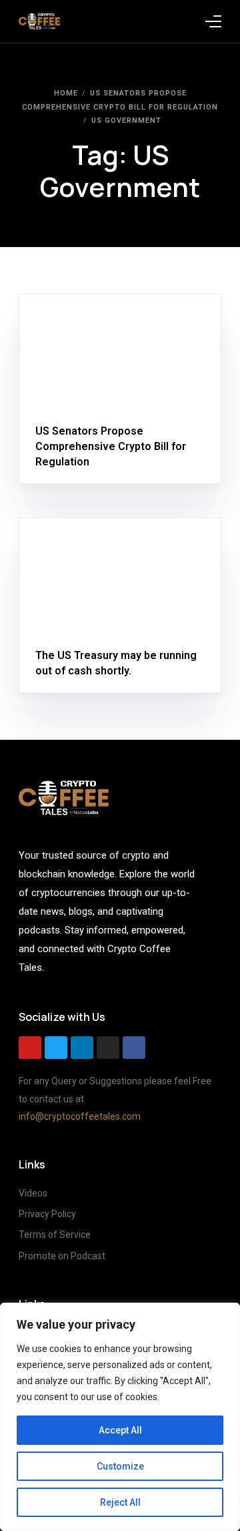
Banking (57, 547)
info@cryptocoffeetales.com (80, 1116)
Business (96, 547)
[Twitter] (56, 1047)
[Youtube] (30, 1047)
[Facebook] (134, 1047)
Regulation (124, 322)
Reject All (120, 1502)
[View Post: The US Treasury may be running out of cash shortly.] (120, 575)
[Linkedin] (82, 1047)
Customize (120, 1466)
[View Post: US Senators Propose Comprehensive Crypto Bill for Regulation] (120, 351)
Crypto (55, 322)
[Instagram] (108, 1047)
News (85, 322)
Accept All (120, 1430)
